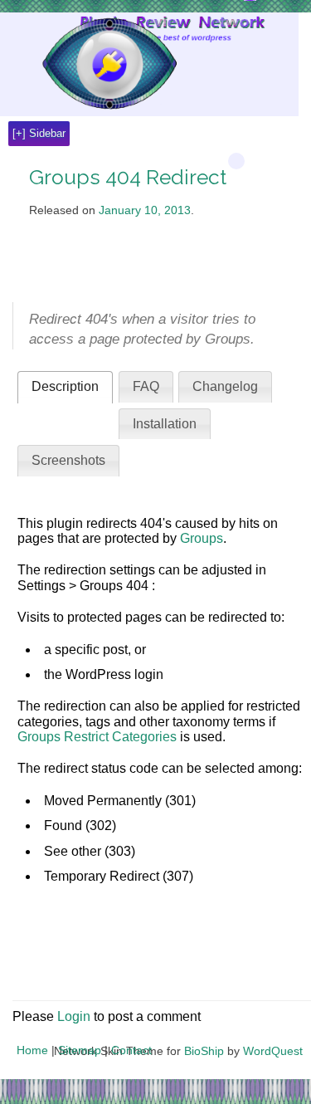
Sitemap (79, 1050)
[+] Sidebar (39, 133)
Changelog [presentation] (225, 386)
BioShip (204, 1051)
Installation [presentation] (165, 424)
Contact (131, 1050)
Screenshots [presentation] (68, 460)
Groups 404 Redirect (127, 177)
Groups (201, 538)
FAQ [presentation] (146, 386)
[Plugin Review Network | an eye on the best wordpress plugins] (88, 64)
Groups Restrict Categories (97, 737)
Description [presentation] (65, 386)
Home (32, 1050)
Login (73, 1016)
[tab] (65, 387)
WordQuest (273, 1051)
